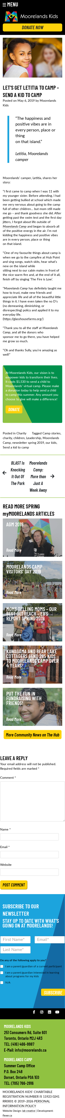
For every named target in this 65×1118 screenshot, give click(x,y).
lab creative (28, 1111)
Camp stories (51, 433)
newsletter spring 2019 (28, 442)
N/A (7, 982)
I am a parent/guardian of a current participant (33, 966)
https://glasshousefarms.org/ (23, 319)
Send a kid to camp (16, 447)
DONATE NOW (32, 27)
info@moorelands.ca (30, 1049)
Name (5, 829)
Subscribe (53, 992)
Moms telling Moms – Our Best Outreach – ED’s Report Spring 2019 (31, 613)
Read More (13, 550)
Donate (14, 409)
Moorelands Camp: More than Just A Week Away (38, 476)
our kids (51, 442)
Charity (21, 433)
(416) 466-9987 (22, 1044)
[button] (12, 4)
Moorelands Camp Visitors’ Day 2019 (24, 569)
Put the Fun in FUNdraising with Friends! (24, 698)
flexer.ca (7, 1115)
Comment (8, 777)
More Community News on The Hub (32, 734)
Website (6, 864)
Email (5, 847)
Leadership (33, 438)
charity (7, 438)
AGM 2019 (14, 524)
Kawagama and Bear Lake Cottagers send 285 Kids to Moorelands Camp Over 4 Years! (32, 658)
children (19, 438)
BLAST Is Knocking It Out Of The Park (18, 473)
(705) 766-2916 (22, 1083)
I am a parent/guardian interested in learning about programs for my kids (32, 974)
